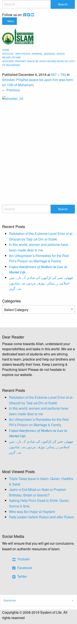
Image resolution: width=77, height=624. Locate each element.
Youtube (23, 558)
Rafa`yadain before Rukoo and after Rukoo (41, 516)
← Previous (11, 89)
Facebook (24, 567)
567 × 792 (58, 74)
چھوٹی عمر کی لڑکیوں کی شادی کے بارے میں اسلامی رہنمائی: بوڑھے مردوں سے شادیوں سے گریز (41, 283)
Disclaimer (10, 600)
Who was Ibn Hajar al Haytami (32, 511)
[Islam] (17, 35)
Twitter (21, 576)
